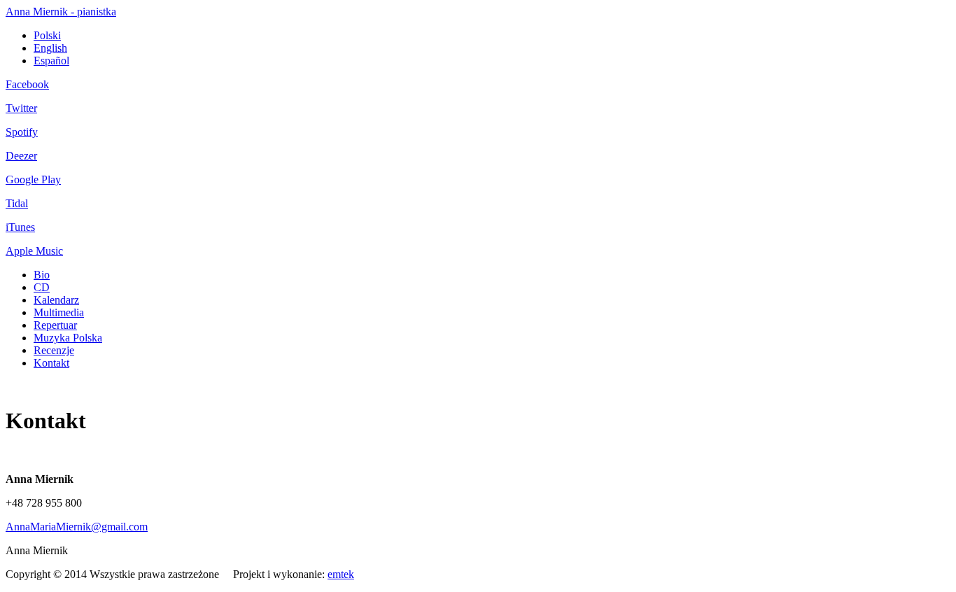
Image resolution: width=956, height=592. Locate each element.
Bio (42, 275)
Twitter (21, 108)
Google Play (33, 179)
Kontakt (51, 363)
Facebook (27, 84)
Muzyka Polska (68, 338)
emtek (341, 574)
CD (42, 287)
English (50, 48)
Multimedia (59, 312)
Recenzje (54, 350)
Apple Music (34, 251)
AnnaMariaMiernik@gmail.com (77, 527)
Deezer (21, 156)
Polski (47, 35)
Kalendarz (56, 300)
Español (51, 60)
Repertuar (55, 325)
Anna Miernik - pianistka (61, 11)
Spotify (22, 132)
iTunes (20, 227)
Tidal (17, 203)
